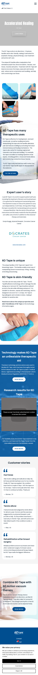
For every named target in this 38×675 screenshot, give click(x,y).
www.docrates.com (19, 245)
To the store (10, 173)
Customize (19, 666)
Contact (19, 638)
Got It (19, 661)
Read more (19, 379)
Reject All (19, 671)
